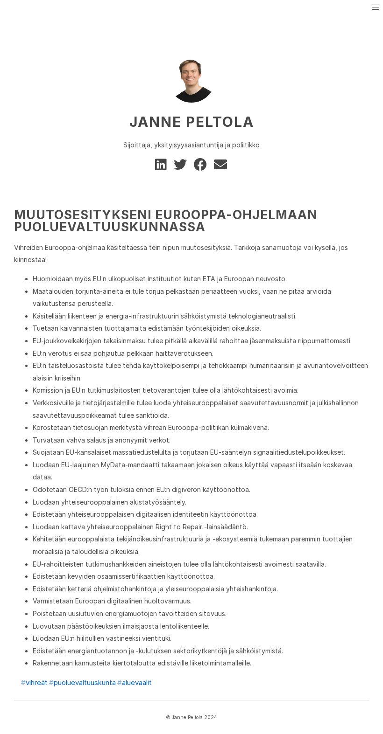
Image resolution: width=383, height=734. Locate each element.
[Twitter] (182, 167)
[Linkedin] (162, 167)
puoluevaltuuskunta (85, 682)
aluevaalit (137, 682)
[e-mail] (221, 167)
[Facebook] (202, 167)
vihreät (37, 682)
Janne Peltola (191, 121)
